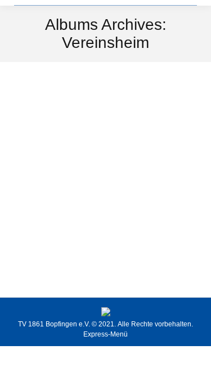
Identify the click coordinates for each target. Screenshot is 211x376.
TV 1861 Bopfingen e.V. (54, 324)
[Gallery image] (105, 151)
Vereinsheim (57, 232)
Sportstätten (46, 252)
